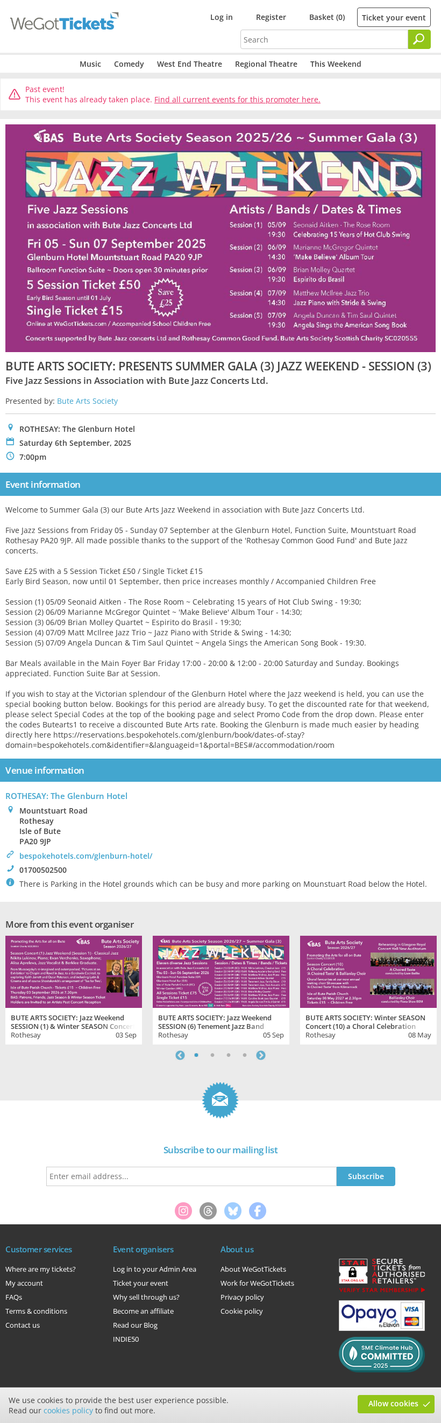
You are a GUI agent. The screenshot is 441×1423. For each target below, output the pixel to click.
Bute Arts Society (87, 401)
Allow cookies (393, 1403)
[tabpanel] (73, 989)
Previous (180, 1055)
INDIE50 (126, 1339)
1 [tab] (196, 1055)
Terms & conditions (36, 1311)
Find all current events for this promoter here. (237, 99)
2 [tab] (212, 1055)
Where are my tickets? (40, 1269)
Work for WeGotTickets (257, 1283)
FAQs (13, 1297)
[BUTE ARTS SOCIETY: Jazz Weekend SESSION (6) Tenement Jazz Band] (221, 970)
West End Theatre (189, 64)
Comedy (129, 64)
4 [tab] (244, 1055)
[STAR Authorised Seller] (382, 1291)
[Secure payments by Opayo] (382, 1328)
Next (260, 1055)
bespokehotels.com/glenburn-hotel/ (85, 856)
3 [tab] (228, 1055)
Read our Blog (135, 1325)
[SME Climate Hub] (382, 1370)
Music (90, 64)
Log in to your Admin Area (154, 1269)
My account (24, 1283)
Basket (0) (327, 17)
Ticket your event (394, 17)
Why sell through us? (146, 1297)
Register (271, 17)
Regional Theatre (266, 64)
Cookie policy (241, 1311)
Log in (221, 17)
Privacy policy (242, 1297)
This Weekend (335, 64)
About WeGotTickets (253, 1269)
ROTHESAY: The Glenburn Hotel (66, 795)
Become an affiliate (143, 1311)
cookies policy (68, 1410)
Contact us (22, 1325)
